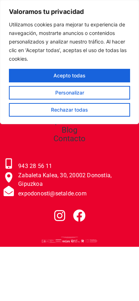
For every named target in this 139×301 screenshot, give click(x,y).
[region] (69, 62)
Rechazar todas (69, 110)
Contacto (69, 138)
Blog (69, 130)
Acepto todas (69, 75)
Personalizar (69, 93)
